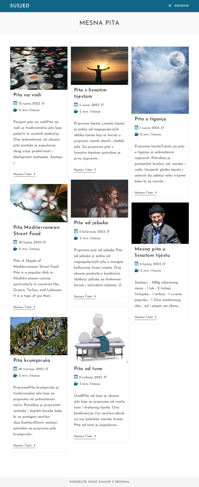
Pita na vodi (27, 95)
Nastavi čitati (24, 175)
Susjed (20, 6)
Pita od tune (88, 368)
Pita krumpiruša (31, 360)
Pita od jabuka (91, 223)
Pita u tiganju (150, 119)
